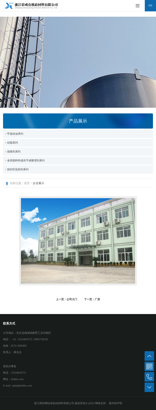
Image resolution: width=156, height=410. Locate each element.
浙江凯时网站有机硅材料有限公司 (54, 403)
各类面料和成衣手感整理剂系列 (26, 160)
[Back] (149, 356)
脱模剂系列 (14, 151)
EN (150, 5)
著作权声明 (115, 403)
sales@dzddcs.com (22, 385)
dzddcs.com (17, 379)
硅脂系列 (12, 142)
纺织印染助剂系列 (18, 169)
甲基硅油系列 (15, 133)
